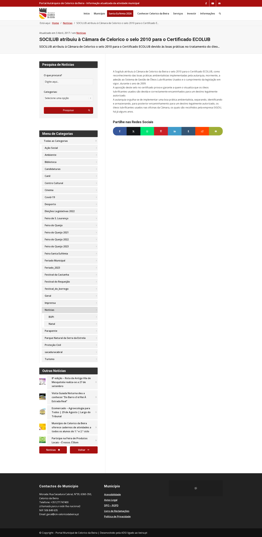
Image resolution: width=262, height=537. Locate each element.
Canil (47, 176)
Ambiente (50, 155)
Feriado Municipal (55, 260)
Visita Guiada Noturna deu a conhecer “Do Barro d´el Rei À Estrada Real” (69, 397)
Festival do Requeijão (57, 281)
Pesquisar (68, 110)
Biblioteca (50, 162)
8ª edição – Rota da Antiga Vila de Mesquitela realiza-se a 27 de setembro (71, 382)
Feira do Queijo (54, 225)
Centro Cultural (54, 183)
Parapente (51, 330)
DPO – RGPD (111, 505)
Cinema (49, 190)
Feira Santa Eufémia (56, 253)
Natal (52, 324)
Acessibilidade (112, 494)
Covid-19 (50, 197)
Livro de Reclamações (116, 511)
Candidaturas (52, 169)
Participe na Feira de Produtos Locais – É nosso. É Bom (69, 440)
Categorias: (50, 92)
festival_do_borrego (57, 288)
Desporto (50, 204)
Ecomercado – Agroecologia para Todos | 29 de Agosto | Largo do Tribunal (71, 412)
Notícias (81, 33)
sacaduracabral (53, 352)
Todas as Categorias (56, 141)
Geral (48, 295)
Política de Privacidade (117, 516)
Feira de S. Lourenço (56, 218)
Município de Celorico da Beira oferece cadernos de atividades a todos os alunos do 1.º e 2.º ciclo (71, 427)
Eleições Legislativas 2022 (60, 211)
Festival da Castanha (57, 274)
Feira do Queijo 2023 (57, 246)
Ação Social (51, 148)
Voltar (81, 450)
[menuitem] (87, 13)
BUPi (51, 317)
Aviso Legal (110, 500)
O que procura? (53, 75)
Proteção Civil (53, 345)
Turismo (49, 359)
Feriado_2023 (52, 267)
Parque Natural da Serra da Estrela (65, 338)
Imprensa (50, 303)
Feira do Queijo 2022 (57, 239)
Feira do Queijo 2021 (57, 232)
